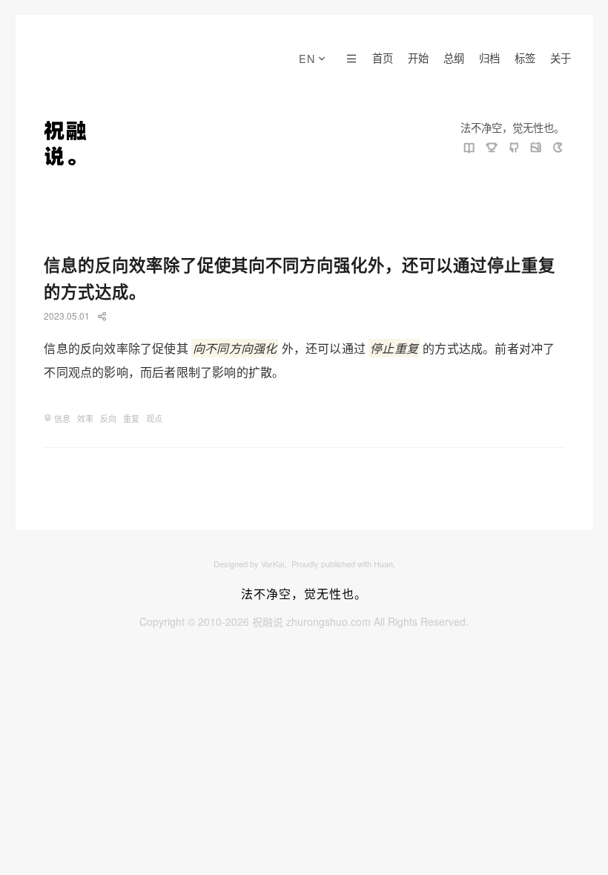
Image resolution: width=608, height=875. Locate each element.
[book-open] (469, 148)
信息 (62, 418)
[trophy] (492, 148)
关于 (560, 57)
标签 (525, 57)
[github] (514, 148)
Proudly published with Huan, (343, 563)
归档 (489, 57)
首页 (382, 57)
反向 (108, 418)
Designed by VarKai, (251, 563)
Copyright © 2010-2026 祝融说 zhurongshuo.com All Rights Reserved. (304, 621)
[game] (558, 148)
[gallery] (536, 148)
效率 (85, 418)
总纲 (453, 57)
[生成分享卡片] (102, 316)
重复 (131, 418)
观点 (154, 418)
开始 (418, 57)
